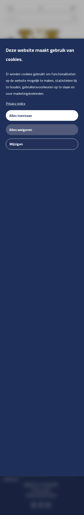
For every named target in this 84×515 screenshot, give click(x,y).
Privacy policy (15, 103)
